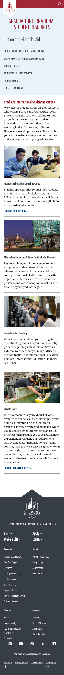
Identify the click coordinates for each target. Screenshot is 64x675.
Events (6, 617)
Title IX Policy (37, 662)
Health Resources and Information (12, 631)
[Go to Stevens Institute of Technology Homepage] (32, 508)
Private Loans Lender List (16, 468)
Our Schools (8, 568)
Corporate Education (12, 590)
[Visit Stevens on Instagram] (32, 644)
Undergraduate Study (12, 573)
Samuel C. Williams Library (14, 596)
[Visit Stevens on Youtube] (21, 644)
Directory (36, 617)
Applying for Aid (11, 66)
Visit (7, 533)
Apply (35, 533)
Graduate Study (10, 579)
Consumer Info (38, 573)
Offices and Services (40, 557)
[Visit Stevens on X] (43, 644)
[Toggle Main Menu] (53, 4)
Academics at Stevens (13, 557)
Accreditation (37, 568)
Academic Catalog (11, 601)
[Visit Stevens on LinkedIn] (10, 644)
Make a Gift (11, 539)
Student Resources (13, 80)
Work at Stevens (39, 623)
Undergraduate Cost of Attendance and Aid (24, 51)
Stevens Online (10, 585)
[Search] (60, 4)
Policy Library (37, 562)
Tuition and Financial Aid (22, 40)
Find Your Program (11, 562)
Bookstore (8, 638)
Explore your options (15, 211)
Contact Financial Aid (14, 88)
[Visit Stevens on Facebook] (54, 644)
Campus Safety (10, 623)
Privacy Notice (21, 662)
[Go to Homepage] (9, 9)
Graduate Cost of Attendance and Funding (24, 58)
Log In (36, 539)
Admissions (37, 629)
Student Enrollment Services (18, 73)
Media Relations (38, 634)
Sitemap (8, 662)
